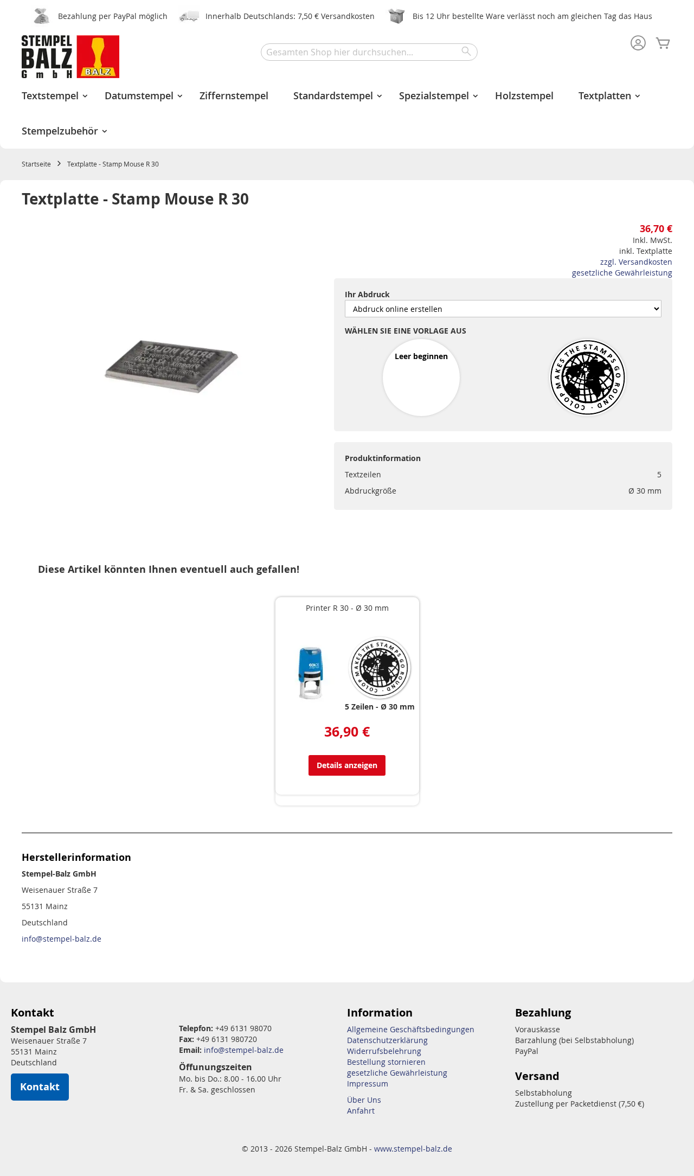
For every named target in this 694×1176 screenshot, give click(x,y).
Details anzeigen (347, 765)
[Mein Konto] (638, 44)
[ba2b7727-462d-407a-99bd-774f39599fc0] (587, 378)
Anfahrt (361, 1110)
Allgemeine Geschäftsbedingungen (410, 1029)
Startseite (36, 163)
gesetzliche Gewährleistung (622, 272)
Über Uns (364, 1100)
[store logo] (70, 56)
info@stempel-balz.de (61, 939)
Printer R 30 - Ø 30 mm (347, 608)
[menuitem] (50, 95)
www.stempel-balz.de (413, 1148)
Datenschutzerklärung (387, 1040)
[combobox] (369, 52)
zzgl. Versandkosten (636, 262)
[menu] (347, 113)
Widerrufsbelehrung (384, 1051)
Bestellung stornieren (386, 1062)
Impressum (367, 1083)
